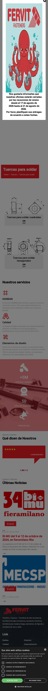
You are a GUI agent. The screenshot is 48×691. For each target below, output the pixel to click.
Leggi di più (32, 658)
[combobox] (45, 649)
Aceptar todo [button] (12, 680)
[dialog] (24, 669)
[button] (24, 686)
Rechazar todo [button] (35, 680)
